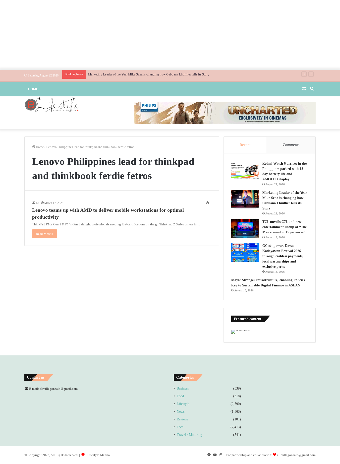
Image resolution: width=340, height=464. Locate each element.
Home (33, 89)
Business (183, 388)
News (180, 411)
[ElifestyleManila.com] (51, 104)
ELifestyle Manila (97, 455)
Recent (245, 145)
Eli (37, 203)
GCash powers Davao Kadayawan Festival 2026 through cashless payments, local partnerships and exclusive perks (282, 256)
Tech (180, 427)
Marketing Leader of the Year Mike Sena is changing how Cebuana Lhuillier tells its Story (148, 74)
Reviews (182, 419)
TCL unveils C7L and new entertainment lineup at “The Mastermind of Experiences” (284, 227)
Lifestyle (183, 404)
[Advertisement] (170, 35)
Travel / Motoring (189, 435)
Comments (291, 145)
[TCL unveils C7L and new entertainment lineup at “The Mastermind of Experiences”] (245, 228)
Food (180, 396)
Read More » (44, 234)
